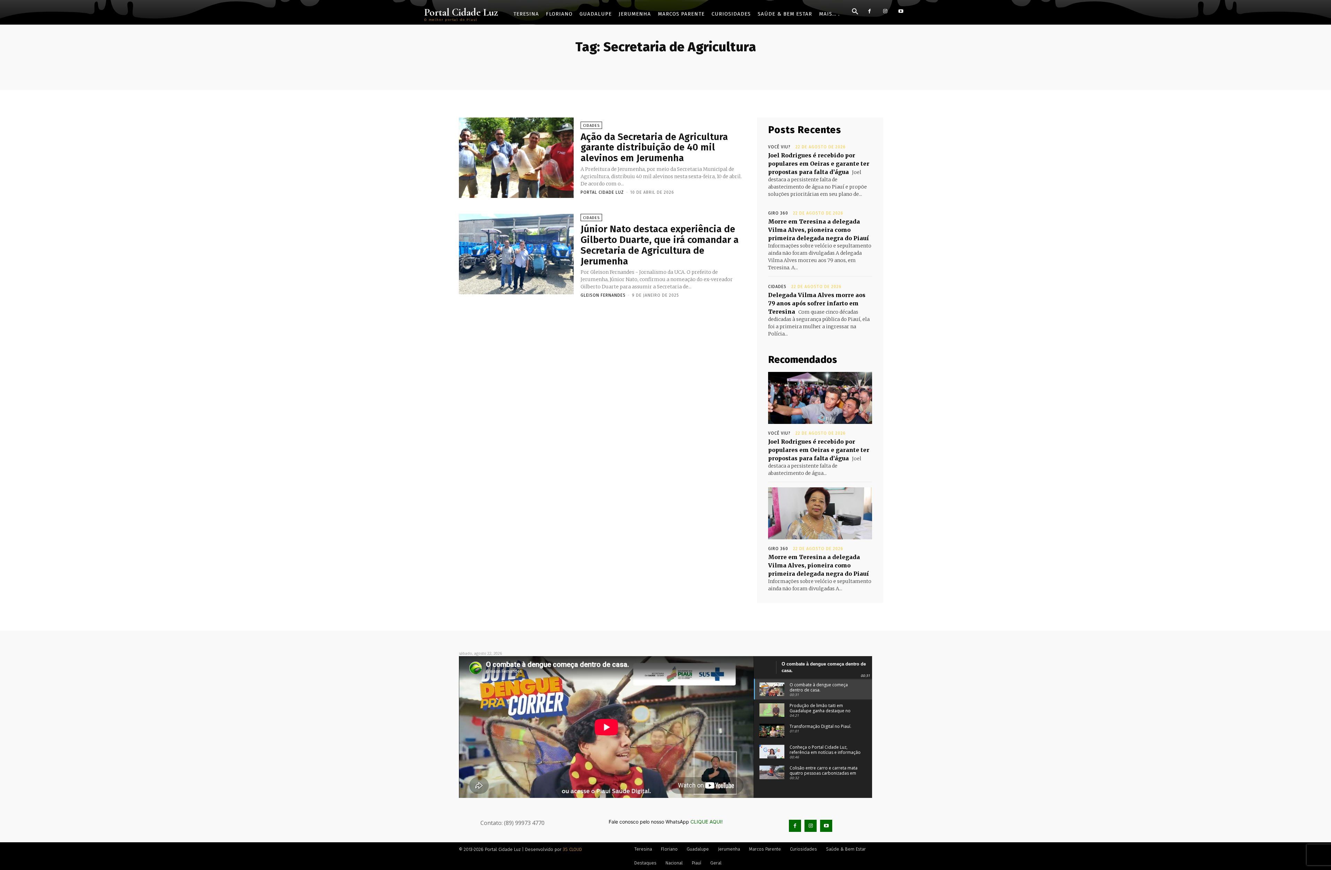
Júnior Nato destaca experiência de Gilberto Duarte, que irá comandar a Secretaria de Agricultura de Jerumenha (660, 245)
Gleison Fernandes (603, 295)
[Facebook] (869, 11)
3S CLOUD (572, 849)
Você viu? (779, 147)
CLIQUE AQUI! (706, 822)
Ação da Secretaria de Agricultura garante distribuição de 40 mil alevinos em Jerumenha (654, 147)
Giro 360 (778, 213)
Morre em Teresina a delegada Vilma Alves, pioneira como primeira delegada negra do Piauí (818, 230)
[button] (855, 11)
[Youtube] (901, 11)
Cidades (591, 125)
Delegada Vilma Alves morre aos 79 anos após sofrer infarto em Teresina (816, 303)
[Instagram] (885, 11)
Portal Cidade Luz (602, 192)
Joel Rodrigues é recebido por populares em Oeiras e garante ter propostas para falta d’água (818, 163)
